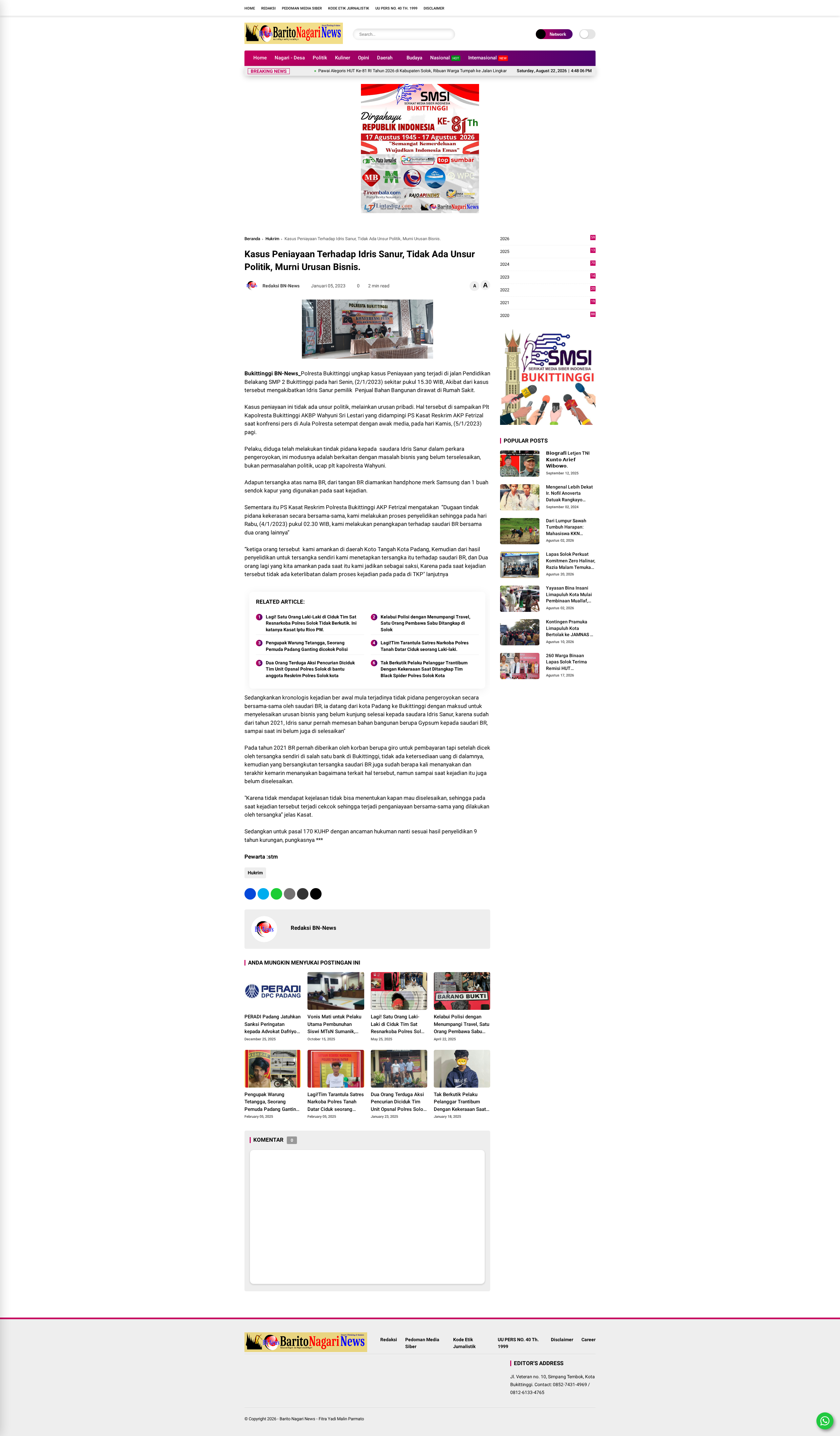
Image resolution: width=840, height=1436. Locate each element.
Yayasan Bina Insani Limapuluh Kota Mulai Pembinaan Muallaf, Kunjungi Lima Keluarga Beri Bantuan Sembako (569, 594)
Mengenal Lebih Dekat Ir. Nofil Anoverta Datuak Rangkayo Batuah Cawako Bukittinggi (569, 493)
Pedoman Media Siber (302, 8)
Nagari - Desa (290, 58)
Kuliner (342, 58)
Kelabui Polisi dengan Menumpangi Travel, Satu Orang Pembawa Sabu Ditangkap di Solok (425, 623)
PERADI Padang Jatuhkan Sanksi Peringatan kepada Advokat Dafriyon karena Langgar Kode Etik (272, 1024)
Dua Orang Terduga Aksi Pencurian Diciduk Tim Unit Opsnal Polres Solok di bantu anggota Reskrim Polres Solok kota (310, 669)
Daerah (384, 58)
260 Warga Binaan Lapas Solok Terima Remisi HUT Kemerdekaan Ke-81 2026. (567, 662)
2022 (547, 290)
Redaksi (268, 8)
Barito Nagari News (297, 1418)
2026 (547, 239)
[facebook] (477, 8)
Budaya (414, 58)
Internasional (487, 58)
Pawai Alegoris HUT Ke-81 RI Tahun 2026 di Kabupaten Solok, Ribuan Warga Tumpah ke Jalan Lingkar (369, 70)
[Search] (448, 34)
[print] (289, 894)
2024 (547, 264)
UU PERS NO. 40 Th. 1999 (396, 8)
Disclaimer (434, 8)
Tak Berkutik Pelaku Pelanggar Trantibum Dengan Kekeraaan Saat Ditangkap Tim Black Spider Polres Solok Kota (424, 669)
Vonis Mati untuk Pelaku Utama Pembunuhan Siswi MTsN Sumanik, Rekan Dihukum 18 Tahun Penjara (335, 1024)
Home (249, 8)
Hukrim (272, 238)
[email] (302, 894)
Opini (363, 58)
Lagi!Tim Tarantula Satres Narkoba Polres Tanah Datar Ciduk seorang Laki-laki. (425, 646)
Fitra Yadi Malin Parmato (341, 1418)
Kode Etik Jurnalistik (348, 8)
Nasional (444, 58)
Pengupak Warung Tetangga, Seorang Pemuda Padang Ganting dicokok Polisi (307, 646)
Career (588, 1339)
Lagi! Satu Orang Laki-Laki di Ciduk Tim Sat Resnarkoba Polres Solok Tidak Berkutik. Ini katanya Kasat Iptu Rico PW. (311, 623)
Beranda (252, 238)
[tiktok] (507, 8)
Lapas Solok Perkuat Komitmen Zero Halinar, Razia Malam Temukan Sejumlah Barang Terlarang (570, 561)
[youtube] (497, 8)
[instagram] (487, 8)
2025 (547, 252)
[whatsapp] (276, 894)
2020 (547, 316)
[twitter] (263, 894)
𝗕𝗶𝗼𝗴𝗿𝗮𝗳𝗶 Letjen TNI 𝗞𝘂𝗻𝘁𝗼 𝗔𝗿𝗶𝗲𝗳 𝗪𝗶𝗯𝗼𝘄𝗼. (568, 459)
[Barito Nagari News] (293, 42)
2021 (547, 303)
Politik (320, 58)
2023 (547, 277)
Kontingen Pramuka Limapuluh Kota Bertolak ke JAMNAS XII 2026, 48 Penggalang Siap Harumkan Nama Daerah (571, 628)
